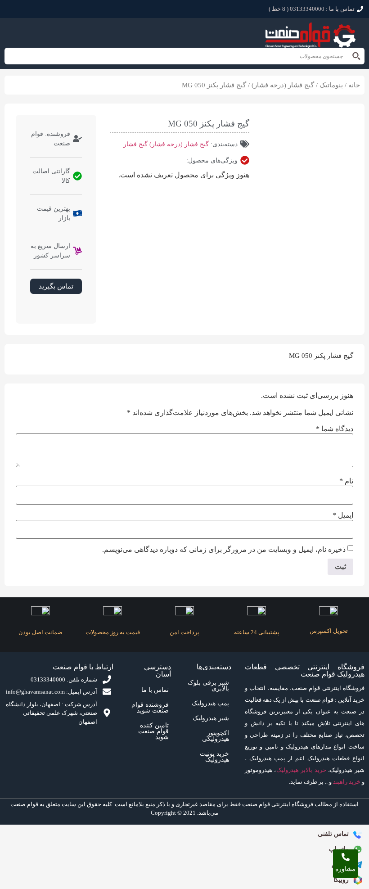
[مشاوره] (346, 857)
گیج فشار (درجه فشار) (283, 85)
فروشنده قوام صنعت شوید (150, 707)
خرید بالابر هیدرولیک (301, 770)
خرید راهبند (346, 781)
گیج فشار (135, 144)
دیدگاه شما (334, 429)
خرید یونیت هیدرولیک (214, 756)
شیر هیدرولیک (211, 718)
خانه (354, 85)
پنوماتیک (331, 85)
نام (346, 481)
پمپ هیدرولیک (210, 703)
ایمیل (343, 515)
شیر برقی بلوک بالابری (208, 685)
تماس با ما (155, 689)
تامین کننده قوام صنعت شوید (153, 731)
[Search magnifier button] (356, 56)
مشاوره (345, 869)
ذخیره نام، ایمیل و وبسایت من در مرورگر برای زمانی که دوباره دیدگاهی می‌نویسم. (224, 549)
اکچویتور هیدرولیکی (215, 736)
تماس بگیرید (56, 286)
